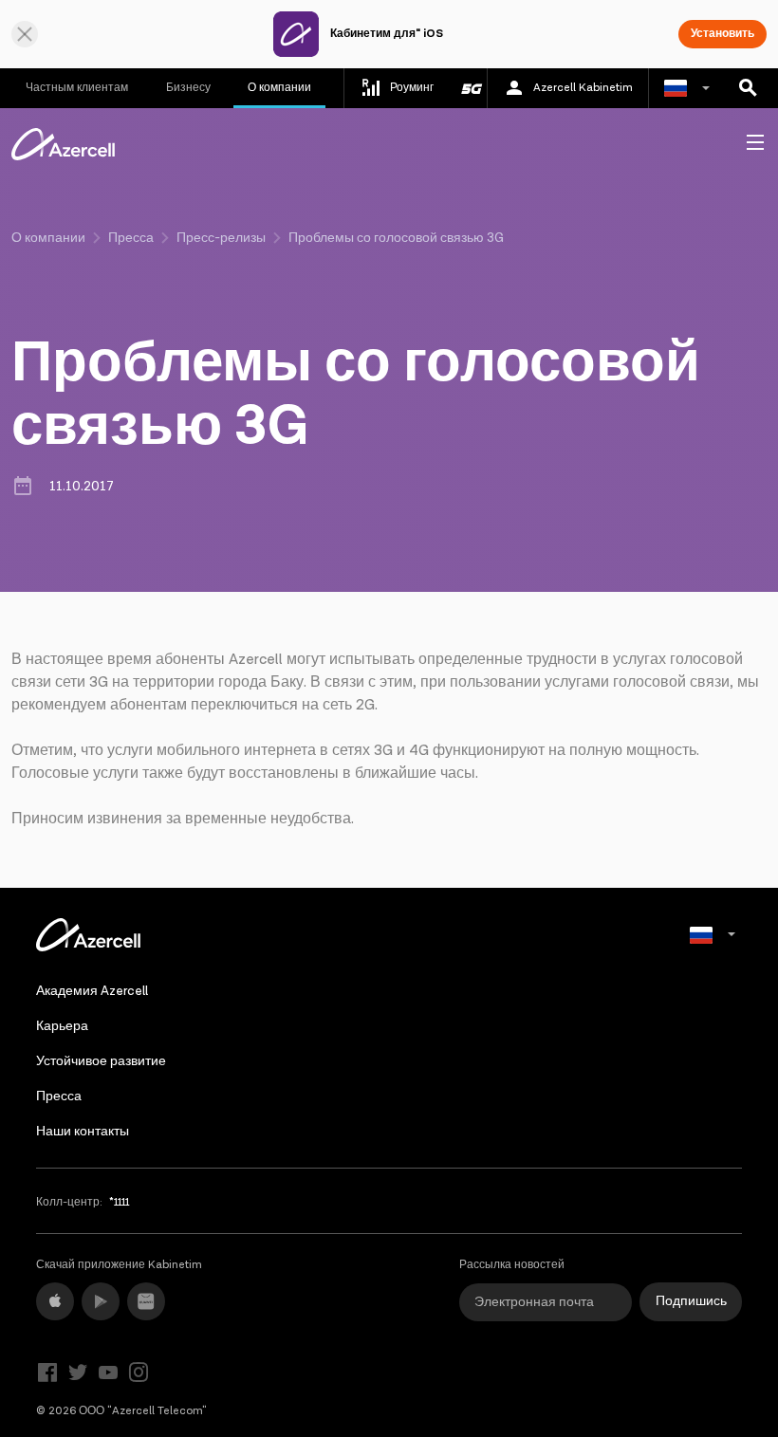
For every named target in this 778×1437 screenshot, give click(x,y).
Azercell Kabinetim (583, 88)
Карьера (62, 1026)
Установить (722, 34)
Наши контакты (82, 1131)
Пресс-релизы (221, 238)
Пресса (131, 238)
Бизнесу (188, 88)
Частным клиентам (77, 88)
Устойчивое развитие (101, 1061)
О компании (279, 88)
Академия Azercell (92, 991)
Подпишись (691, 1301)
